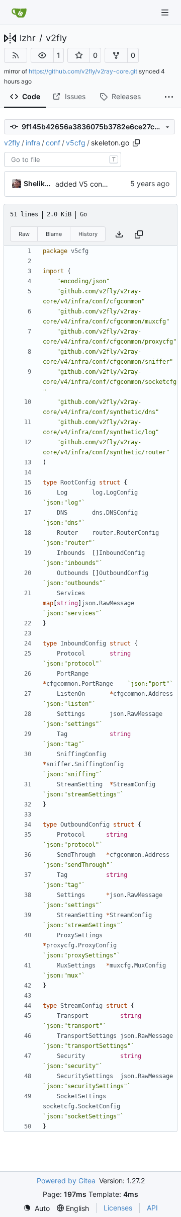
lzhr (28, 38)
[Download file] (119, 234)
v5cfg (75, 142)
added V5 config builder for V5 (106, 184)
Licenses (118, 1207)
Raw (24, 233)
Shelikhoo (38, 183)
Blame (54, 233)
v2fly (56, 38)
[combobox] (62, 159)
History (88, 233)
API (152, 1207)
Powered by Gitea (66, 1180)
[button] (42, 55)
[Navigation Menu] (166, 12)
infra (33, 142)
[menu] (36, 1208)
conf (53, 142)
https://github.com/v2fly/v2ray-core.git (83, 71)
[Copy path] (136, 142)
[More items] (169, 97)
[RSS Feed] (15, 55)
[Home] (19, 13)
